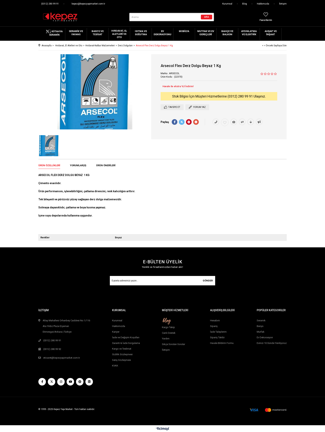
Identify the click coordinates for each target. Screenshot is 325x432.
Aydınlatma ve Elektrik (249, 33)
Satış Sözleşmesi (121, 360)
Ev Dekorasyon (265, 337)
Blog (244, 3)
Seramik (261, 320)
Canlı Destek (168, 332)
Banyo (260, 326)
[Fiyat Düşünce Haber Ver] (250, 122)
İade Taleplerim (218, 331)
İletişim (283, 3)
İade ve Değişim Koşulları (125, 337)
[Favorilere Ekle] (225, 122)
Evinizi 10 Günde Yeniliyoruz (272, 343)
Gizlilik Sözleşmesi (122, 354)
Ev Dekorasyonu (162, 33)
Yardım (165, 338)
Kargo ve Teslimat (121, 348)
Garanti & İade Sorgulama (126, 343)
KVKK (115, 365)
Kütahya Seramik (56, 33)
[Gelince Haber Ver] (259, 122)
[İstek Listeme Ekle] (233, 122)
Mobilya (184, 31)
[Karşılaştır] (242, 122)
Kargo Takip (168, 327)
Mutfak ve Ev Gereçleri (205, 33)
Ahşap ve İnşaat (271, 33)
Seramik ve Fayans (76, 33)
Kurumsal (227, 3)
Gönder (208, 280)
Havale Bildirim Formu (222, 343)
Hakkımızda (263, 3)
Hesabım (215, 320)
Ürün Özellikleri (49, 165)
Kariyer (115, 331)
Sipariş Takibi (217, 337)
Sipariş (214, 326)
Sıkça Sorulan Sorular (173, 344)
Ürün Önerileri (105, 165)
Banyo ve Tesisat (98, 33)
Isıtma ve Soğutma (141, 33)
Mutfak (260, 331)
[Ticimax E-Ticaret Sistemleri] (162, 429)
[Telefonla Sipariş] (216, 122)
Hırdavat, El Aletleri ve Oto (119, 34)
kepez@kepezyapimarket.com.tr (88, 3)
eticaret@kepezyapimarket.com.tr (61, 357)
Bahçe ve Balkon (227, 33)
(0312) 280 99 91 (50, 3)
